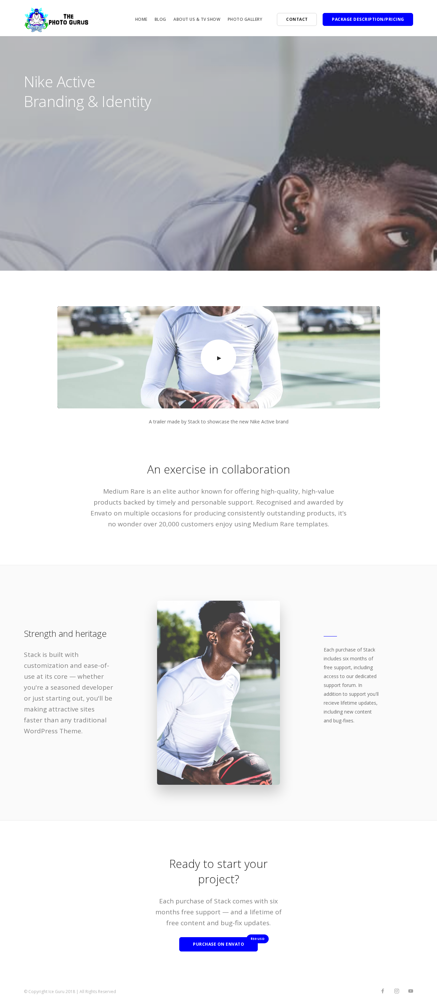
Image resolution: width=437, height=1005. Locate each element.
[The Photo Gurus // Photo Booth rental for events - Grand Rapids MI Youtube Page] (410, 991)
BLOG (160, 19)
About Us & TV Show (196, 19)
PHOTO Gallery (245, 19)
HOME (141, 19)
